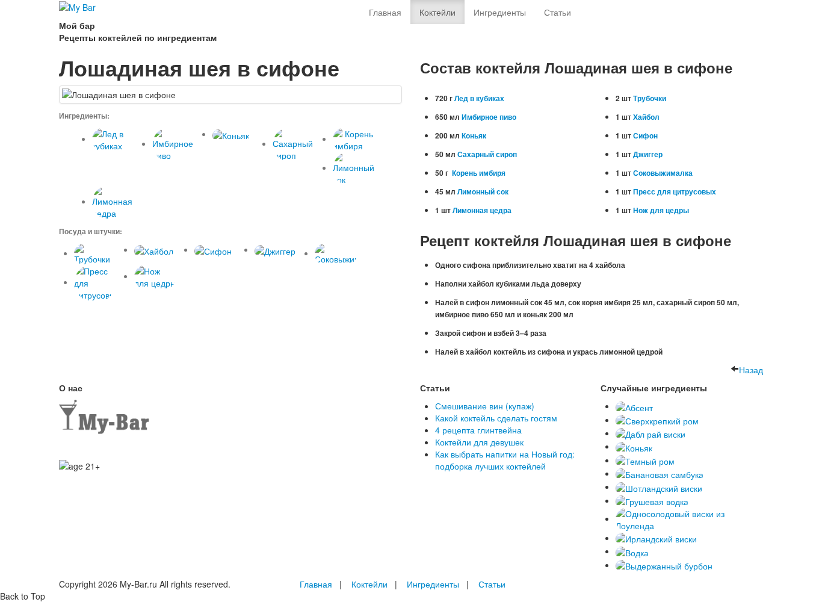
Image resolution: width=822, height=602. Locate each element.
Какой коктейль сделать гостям (496, 418)
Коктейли (437, 12)
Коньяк (474, 135)
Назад (751, 370)
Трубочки (649, 98)
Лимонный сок (482, 191)
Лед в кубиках (479, 98)
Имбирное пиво (489, 116)
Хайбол (646, 116)
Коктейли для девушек (479, 442)
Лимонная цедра (482, 210)
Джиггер (648, 154)
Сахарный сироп (487, 154)
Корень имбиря (477, 172)
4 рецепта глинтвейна (478, 430)
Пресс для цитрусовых (674, 191)
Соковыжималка (663, 172)
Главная (385, 12)
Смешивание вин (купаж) (484, 406)
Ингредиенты (500, 12)
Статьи (557, 12)
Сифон (645, 135)
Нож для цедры (661, 210)
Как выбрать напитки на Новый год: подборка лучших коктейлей (505, 460)
